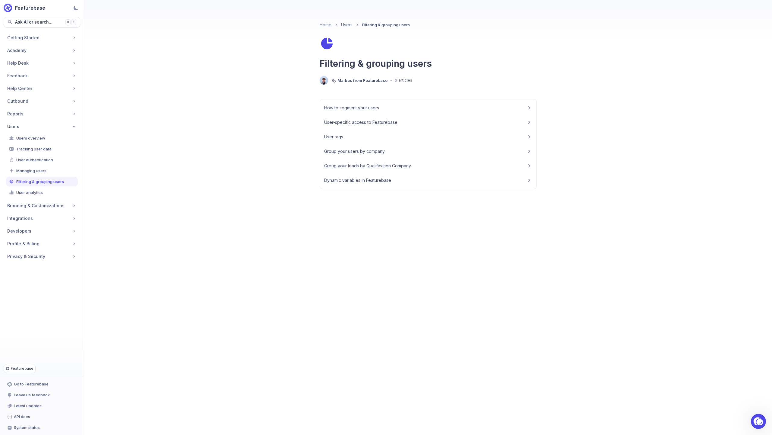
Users (347, 24)
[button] (758, 421)
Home (325, 24)
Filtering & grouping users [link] (386, 24)
